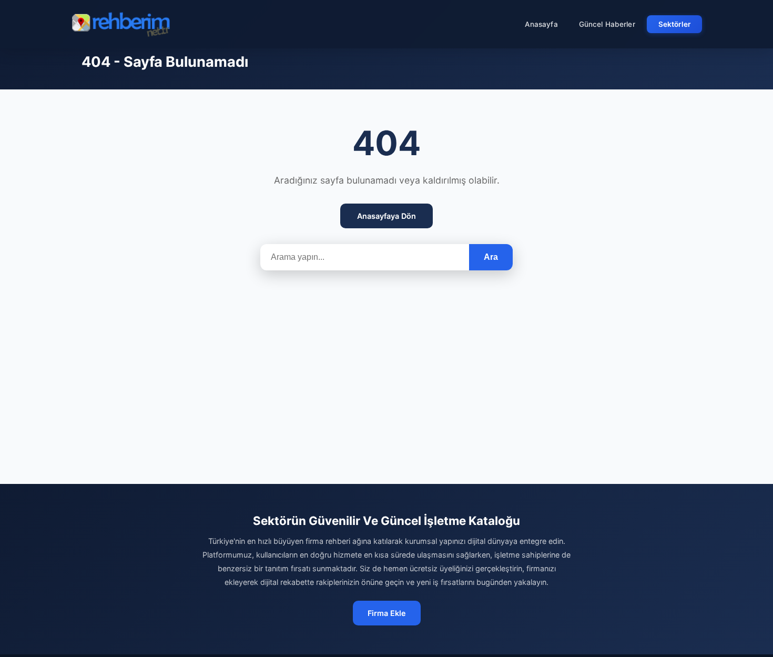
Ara (491, 256)
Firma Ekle (387, 613)
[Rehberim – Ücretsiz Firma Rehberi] (120, 24)
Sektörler (674, 24)
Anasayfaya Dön (386, 215)
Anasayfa (541, 24)
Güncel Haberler (607, 24)
